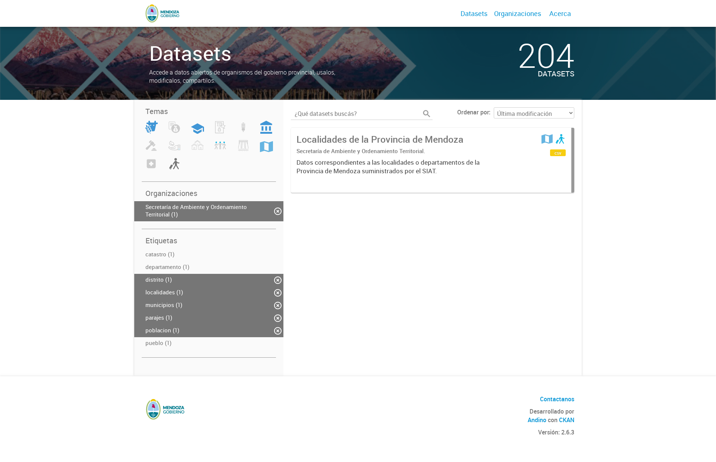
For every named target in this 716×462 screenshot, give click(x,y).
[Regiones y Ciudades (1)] (266, 150)
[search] (427, 113)
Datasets (474, 13)
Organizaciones (517, 13)
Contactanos (557, 399)
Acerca (560, 13)
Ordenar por (473, 112)
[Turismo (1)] (174, 168)
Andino (537, 420)
